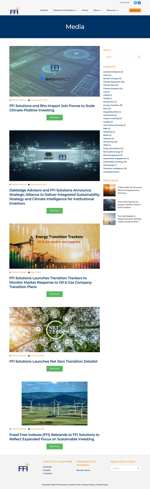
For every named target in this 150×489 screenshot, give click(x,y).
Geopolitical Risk (110, 112)
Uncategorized (110, 172)
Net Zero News (83, 470)
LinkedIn (47, 470)
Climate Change (110, 79)
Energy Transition (111, 105)
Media (106, 135)
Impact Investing (111, 119)
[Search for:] (122, 57)
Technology (108, 165)
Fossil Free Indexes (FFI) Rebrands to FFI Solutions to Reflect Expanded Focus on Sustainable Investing (54, 437)
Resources (111, 10)
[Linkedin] (139, 2)
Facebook (47, 467)
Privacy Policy (88, 485)
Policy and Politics (111, 149)
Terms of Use (74, 485)
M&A (105, 129)
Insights (107, 122)
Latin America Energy (113, 125)
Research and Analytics (63, 10)
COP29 (106, 95)
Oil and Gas (108, 142)
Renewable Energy (111, 152)
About (96, 10)
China (106, 75)
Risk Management (111, 155)
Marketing (108, 132)
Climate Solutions (111, 89)
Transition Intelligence (113, 169)
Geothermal (108, 115)
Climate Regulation (112, 82)
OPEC (105, 145)
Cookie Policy (102, 485)
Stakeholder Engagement (115, 159)
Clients (85, 10)
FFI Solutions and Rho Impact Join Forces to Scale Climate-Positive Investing (52, 108)
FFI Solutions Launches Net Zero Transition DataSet (53, 361)
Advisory (44, 10)
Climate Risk (109, 85)
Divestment (108, 102)
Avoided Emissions (111, 72)
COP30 (106, 99)
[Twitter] (135, 2)
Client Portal (124, 3)
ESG (105, 109)
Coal (105, 92)
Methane (107, 139)
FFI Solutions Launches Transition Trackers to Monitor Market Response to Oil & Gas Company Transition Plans (50, 282)
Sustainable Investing (113, 162)
